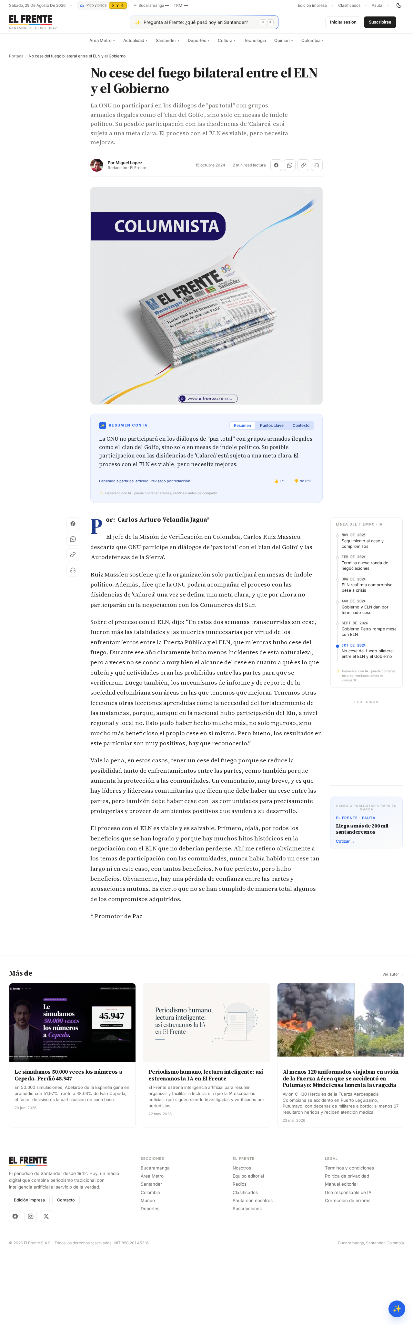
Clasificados (349, 5)
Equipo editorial (248, 1176)
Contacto (66, 1200)
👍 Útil (280, 481)
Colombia (312, 40)
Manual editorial (341, 1184)
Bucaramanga (155, 1167)
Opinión (283, 40)
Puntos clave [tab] (272, 425)
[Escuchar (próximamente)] (317, 165)
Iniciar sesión (343, 22)
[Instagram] (31, 1216)
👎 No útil (302, 481)
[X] (46, 1216)
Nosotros (242, 1167)
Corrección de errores (347, 1200)
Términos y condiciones (349, 1167)
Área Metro (102, 40)
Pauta (377, 5)
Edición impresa (312, 5)
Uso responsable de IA (348, 1192)
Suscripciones (247, 1208)
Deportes (198, 40)
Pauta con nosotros (253, 1200)
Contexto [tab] (301, 425)
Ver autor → (393, 974)
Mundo (148, 1200)
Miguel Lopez (129, 162)
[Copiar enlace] (303, 165)
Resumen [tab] (242, 425)
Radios (240, 1184)
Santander (167, 40)
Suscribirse (380, 22)
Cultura (227, 40)
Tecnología (255, 40)
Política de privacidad (347, 1176)
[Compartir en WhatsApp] (290, 165)
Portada (16, 56)
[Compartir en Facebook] (276, 165)
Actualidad (135, 40)
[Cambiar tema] (399, 5)
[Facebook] (15, 1216)
